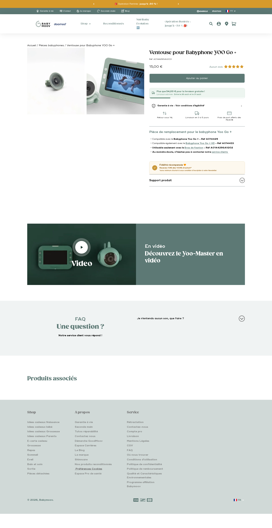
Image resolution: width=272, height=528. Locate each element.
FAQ (130, 450)
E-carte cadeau (37, 441)
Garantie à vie (84, 422)
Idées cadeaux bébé (39, 426)
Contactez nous (85, 436)
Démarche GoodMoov (89, 441)
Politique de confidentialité (144, 464)
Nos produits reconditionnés (93, 464)
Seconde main (84, 426)
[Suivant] (178, 4)
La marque (81, 454)
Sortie (31, 468)
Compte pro (134, 431)
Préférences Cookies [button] (88, 468)
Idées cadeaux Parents (42, 436)
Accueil (31, 45)
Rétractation (135, 422)
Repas (31, 450)
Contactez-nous (137, 426)
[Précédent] (93, 4)
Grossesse (34, 445)
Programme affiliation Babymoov (140, 484)
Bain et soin (34, 464)
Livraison (133, 436)
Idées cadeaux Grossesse (43, 431)
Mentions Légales (138, 441)
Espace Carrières (85, 445)
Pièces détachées (38, 473)
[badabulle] (202, 11)
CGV (130, 445)
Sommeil (32, 454)
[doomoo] (216, 11)
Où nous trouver (137, 454)
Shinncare (81, 459)
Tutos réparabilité (86, 431)
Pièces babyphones (51, 45)
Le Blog (80, 450)
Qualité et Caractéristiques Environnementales (144, 475)
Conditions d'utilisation (142, 459)
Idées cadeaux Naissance (43, 422)
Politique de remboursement (145, 468)
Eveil (30, 459)
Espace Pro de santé (88, 473)
